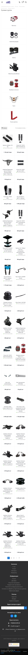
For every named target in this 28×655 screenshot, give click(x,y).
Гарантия (14, 596)
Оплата (14, 578)
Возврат (14, 598)
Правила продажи (14, 600)
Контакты (14, 570)
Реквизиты (14, 572)
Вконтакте (11, 616)
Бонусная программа (14, 582)
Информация (14, 576)
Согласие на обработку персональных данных (14, 588)
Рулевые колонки (14, 89)
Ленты (14, 57)
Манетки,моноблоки (13, 73)
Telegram (15, 616)
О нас (14, 566)
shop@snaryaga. (15, 626)
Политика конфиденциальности (14, 586)
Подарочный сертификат (14, 584)
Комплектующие (14, 41)
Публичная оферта (14, 590)
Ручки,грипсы (14, 122)
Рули (14, 106)
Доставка (14, 580)
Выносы (14, 25)
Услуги (14, 568)
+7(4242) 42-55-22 (15, 623)
